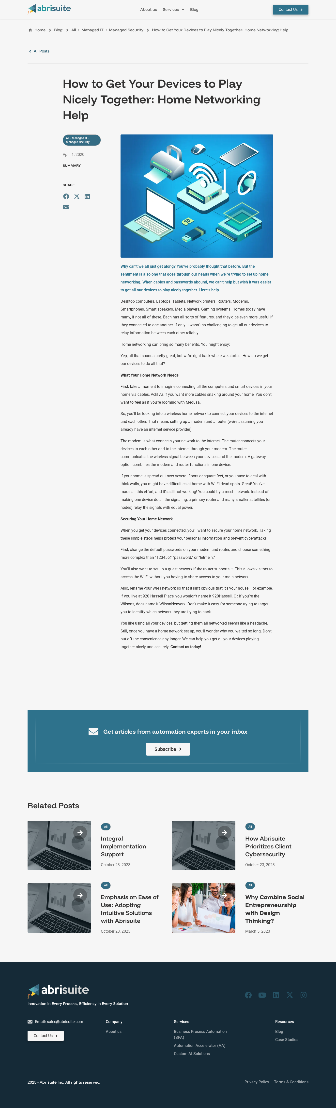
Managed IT (92, 29)
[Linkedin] (276, 995)
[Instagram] (303, 995)
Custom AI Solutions (192, 1053)
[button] (173, 9)
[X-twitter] (290, 995)
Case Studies (286, 1039)
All (73, 29)
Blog (279, 1031)
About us (114, 1031)
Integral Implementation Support (123, 846)
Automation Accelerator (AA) (200, 1045)
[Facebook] (248, 995)
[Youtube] (262, 995)
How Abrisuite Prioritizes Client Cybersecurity (268, 846)
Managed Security (126, 29)
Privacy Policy (256, 1082)
